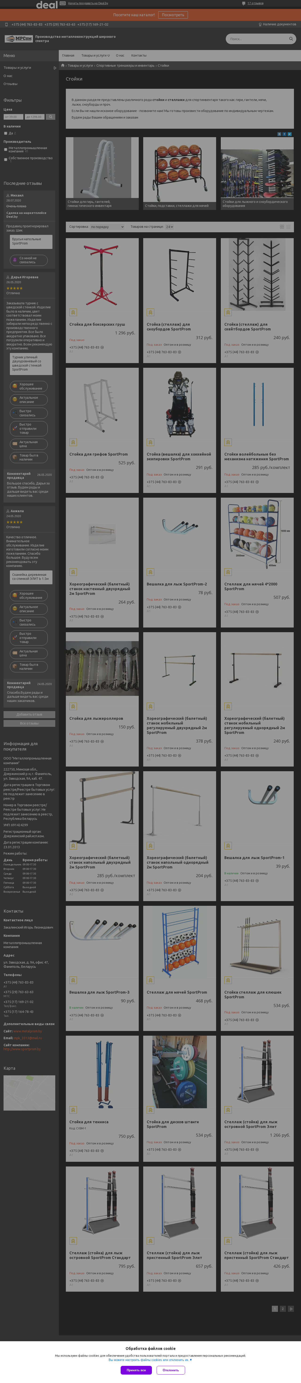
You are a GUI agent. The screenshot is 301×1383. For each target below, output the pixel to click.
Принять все (136, 1370)
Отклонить (171, 1370)
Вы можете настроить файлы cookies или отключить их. (149, 1360)
